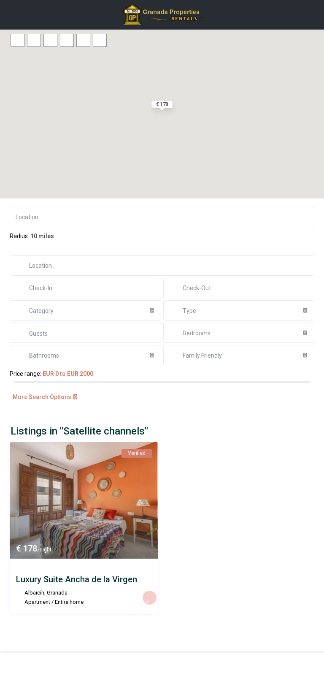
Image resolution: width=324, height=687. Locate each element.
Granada (57, 592)
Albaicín (34, 592)
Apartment (37, 602)
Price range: (25, 374)
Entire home (69, 602)
